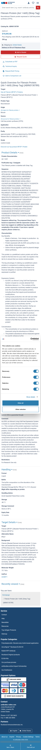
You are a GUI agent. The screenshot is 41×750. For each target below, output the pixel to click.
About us (5, 737)
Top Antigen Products (9, 630)
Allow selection (20, 409)
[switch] (36, 377)
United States (17, 45)
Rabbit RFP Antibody (8, 651)
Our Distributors (7, 670)
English (14, 731)
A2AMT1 (4, 577)
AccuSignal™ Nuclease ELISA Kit (12, 647)
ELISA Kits (5, 658)
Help (3, 618)
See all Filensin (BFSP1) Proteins (12, 92)
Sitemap (4, 634)
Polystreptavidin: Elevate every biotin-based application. (20, 643)
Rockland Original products (11, 655)
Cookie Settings (28, 737)
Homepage (6, 595)
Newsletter (5, 622)
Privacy (18, 737)
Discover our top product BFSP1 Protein (14, 147)
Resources (5, 626)
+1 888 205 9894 (9, 718)
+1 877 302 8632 (11, 715)
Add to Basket (21, 52)
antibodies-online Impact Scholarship (14, 666)
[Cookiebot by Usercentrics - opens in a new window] (30, 339)
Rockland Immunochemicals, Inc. (12, 725)
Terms (37, 737)
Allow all (20, 403)
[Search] (38, 7)
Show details (30, 397)
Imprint (11, 737)
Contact (4, 615)
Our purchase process (9, 662)
